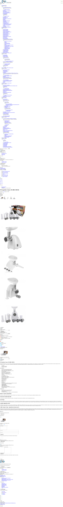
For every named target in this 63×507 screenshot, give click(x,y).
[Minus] (0, 330)
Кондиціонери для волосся (6, 33)
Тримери (4, 81)
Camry (4, 191)
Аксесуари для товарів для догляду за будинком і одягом (10, 85)
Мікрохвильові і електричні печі (7, 18)
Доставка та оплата (4, 153)
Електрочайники (5, 13)
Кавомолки (4, 16)
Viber (3, 492)
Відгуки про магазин (5, 175)
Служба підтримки (2, 346)
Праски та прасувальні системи (7, 92)
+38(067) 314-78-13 (4, 162)
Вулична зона (5, 86)
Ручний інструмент (5, 113)
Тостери (4, 25)
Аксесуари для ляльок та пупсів (7, 142)
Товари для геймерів (5, 131)
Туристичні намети (7, 64)
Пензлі (5, 44)
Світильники (4, 95)
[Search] (9, 148)
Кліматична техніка (4, 480)
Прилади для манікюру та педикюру (7, 80)
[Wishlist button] (0, 328)
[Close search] (0, 148)
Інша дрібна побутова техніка (7, 7)
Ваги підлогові (5, 70)
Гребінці (6, 42)
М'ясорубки (3, 187)
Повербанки (6, 125)
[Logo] (4, 2)
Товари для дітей (4, 137)
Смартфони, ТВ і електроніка (5, 116)
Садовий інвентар (8, 110)
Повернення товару (4, 485)
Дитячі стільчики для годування (7, 146)
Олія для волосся (5, 37)
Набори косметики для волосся (7, 36)
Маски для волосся (5, 35)
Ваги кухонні (5, 11)
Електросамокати (5, 55)
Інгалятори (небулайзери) (6, 69)
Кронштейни (6, 134)
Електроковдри (6, 79)
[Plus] (9, 330)
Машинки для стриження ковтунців (7, 90)
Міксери (4, 19)
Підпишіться (8, 467)
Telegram (4, 491)
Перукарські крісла (5, 49)
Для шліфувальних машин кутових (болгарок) (9, 112)
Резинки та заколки (7, 45)
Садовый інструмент (7, 107)
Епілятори (4, 72)
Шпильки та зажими (7, 48)
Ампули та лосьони (5, 29)
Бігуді (5, 41)
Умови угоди (3, 154)
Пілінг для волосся (5, 38)
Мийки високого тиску (7, 106)
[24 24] (13, 224)
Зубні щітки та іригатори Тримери (7, 75)
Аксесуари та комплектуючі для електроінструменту (12, 104)
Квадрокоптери (5, 126)
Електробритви (5, 71)
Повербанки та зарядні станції (7, 128)
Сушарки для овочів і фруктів (7, 24)
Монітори (4, 127)
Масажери (4, 76)
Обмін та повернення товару (6, 171)
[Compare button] (2, 328)
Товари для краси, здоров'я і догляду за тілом (7, 67)
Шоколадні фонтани (7, 9)
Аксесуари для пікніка (7, 63)
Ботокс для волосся (5, 30)
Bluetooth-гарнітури (7, 120)
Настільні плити (5, 22)
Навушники (7, 124)
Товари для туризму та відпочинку (7, 61)
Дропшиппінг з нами (5, 174)
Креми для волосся (5, 34)
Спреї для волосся (5, 51)
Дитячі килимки (5, 144)
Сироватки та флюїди (6, 50)
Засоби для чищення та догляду (7, 89)
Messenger (4, 494)
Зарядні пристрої (7, 121)
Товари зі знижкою (5, 176)
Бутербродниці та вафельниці (7, 10)
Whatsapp (4, 493)
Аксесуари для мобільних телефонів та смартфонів (9, 118)
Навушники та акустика (8, 122)
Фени (4, 82)
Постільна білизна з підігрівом (7, 77)
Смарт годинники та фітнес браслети (7, 130)
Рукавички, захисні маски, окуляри (9, 46)
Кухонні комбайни (5, 17)
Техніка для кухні (4, 5)
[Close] (2, 6)
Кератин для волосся (5, 32)
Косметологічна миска (7, 43)
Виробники (3, 486)
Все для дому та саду (5, 99)
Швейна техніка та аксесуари (6, 96)
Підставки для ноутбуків (8, 136)
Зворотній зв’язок (4, 484)
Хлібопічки (4, 26)
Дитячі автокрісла (5, 143)
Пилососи (4, 91)
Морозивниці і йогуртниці (6, 20)
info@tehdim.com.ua (2, 475)
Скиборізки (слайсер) (6, 23)
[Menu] (1, 2)
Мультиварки (5, 21)
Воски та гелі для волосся (6, 31)
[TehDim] (2, 462)
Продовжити (2, 434)
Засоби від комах (7, 88)
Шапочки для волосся (7, 47)
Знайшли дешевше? (2, 329)
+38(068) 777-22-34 (4, 161)
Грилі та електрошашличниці (6, 12)
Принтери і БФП (5, 129)
